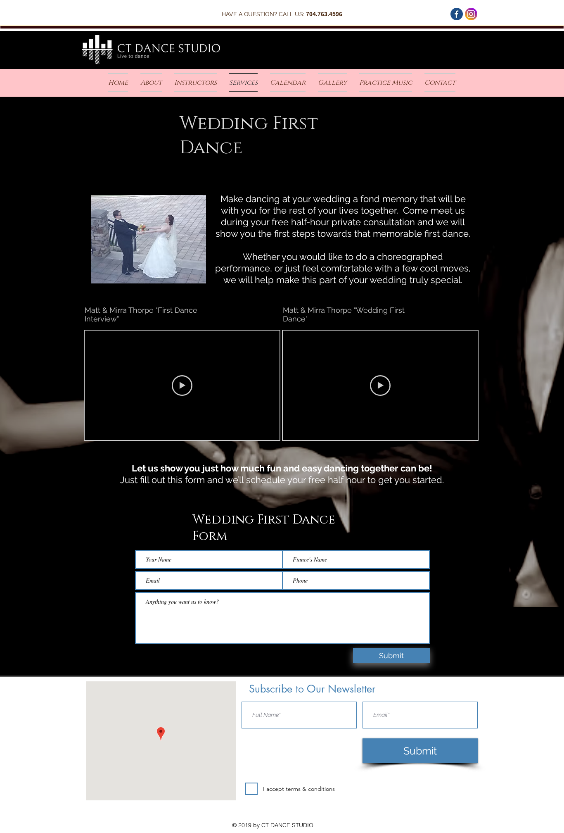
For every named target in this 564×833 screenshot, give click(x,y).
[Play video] (182, 385)
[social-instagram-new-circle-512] (471, 14)
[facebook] (456, 14)
